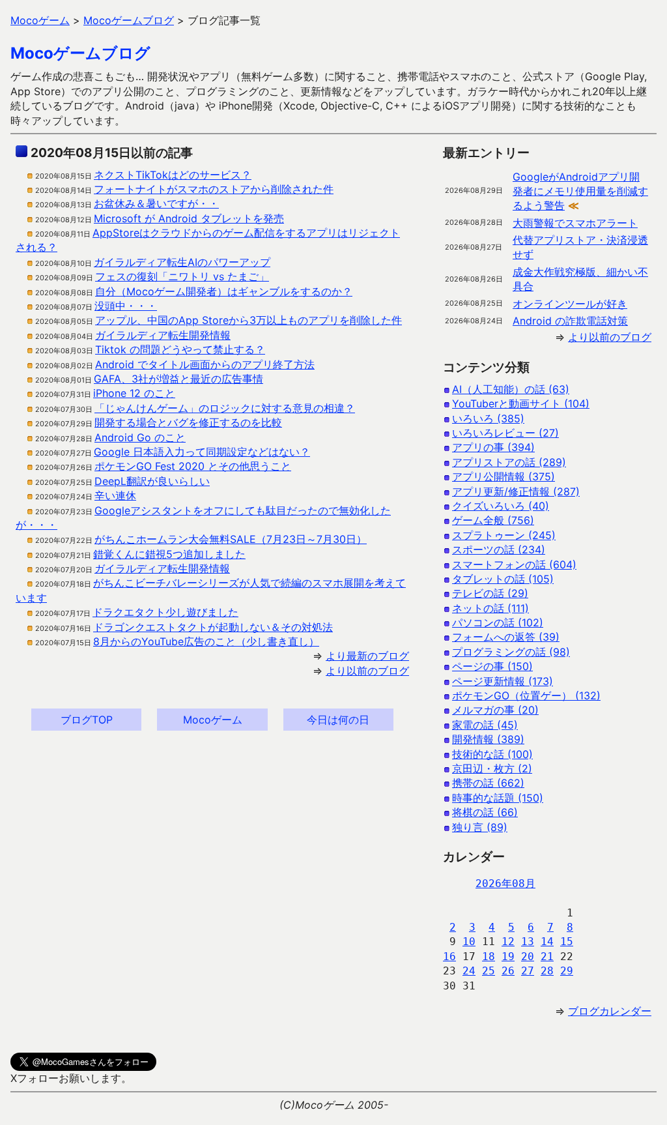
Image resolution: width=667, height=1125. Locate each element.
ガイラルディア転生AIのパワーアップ (182, 262)
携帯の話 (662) (488, 782)
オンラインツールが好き (570, 303)
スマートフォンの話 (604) (514, 564)
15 (566, 941)
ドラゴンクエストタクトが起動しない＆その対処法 (213, 627)
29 (566, 971)
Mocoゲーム (212, 719)
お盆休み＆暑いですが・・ (156, 203)
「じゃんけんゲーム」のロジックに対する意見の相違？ (224, 408)
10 (468, 941)
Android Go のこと (140, 437)
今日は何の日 (338, 719)
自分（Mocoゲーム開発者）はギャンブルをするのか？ (223, 291)
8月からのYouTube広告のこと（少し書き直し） (206, 641)
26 (508, 971)
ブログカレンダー (609, 1010)
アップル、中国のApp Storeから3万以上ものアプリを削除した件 (248, 320)
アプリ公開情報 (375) (503, 476)
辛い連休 (115, 495)
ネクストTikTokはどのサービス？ (172, 174)
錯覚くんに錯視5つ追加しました (169, 554)
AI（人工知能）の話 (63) (510, 389)
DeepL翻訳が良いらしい (152, 481)
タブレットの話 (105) (503, 578)
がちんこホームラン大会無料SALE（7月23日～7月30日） (230, 539)
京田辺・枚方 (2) (492, 768)
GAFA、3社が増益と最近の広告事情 (178, 378)
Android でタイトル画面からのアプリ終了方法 (205, 364)
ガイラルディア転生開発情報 (163, 335)
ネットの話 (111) (490, 608)
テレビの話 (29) (490, 593)
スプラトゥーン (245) (504, 535)
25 (488, 971)
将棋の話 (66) (485, 812)
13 (527, 941)
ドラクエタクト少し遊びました (165, 612)
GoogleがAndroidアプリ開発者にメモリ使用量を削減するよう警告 (580, 191)
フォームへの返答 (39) (506, 636)
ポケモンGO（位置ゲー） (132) (526, 695)
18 (488, 956)
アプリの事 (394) (493, 447)
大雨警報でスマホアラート (575, 222)
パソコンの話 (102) (497, 622)
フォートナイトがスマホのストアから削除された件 (214, 189)
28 (547, 971)
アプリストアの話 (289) (509, 462)
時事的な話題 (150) (497, 797)
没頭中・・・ (125, 305)
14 (547, 941)
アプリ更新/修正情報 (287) (516, 491)
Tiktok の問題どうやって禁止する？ (180, 349)
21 (547, 956)
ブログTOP (87, 719)
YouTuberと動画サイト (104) (520, 403)
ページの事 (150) (492, 666)
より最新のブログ (367, 655)
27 (527, 971)
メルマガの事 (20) (495, 709)
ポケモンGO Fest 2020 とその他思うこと (192, 466)
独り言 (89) (479, 827)
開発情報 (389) (488, 739)
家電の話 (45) (485, 724)
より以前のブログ (367, 670)
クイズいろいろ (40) (500, 505)
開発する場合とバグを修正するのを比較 (188, 422)
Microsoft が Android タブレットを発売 (189, 218)
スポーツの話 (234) (498, 549)
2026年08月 (505, 883)
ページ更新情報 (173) (502, 681)
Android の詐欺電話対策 (570, 320)
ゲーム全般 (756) (493, 520)
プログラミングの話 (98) (511, 651)
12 (508, 941)
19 (508, 956)
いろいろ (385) (488, 418)
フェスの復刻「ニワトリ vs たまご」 (182, 276)
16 (449, 956)
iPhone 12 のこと (134, 393)
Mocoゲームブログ (80, 53)
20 (527, 956)
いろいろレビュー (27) (505, 432)
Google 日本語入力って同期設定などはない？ (202, 451)
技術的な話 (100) (492, 754)
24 (468, 971)
